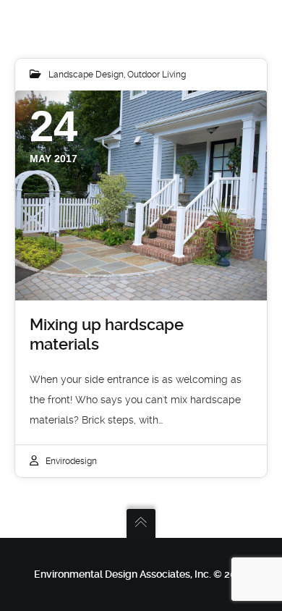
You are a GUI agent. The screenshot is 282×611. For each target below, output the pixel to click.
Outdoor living (156, 74)
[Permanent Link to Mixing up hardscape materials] (141, 195)
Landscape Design (86, 74)
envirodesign (71, 461)
